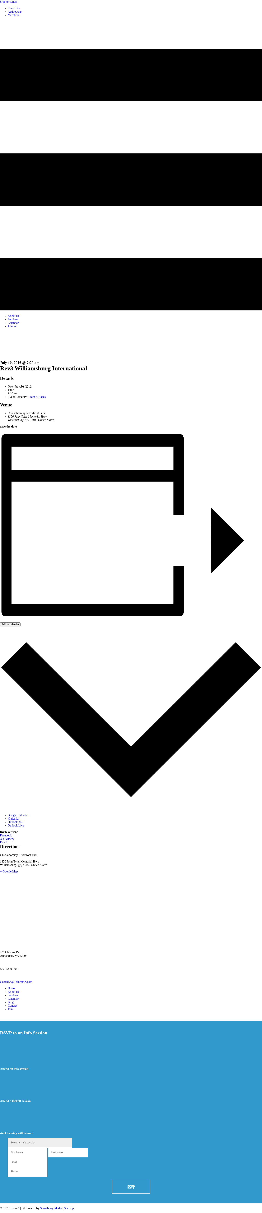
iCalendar (13, 818)
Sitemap (69, 1208)
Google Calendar (18, 815)
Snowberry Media (50, 1208)
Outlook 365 (15, 822)
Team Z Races (37, 396)
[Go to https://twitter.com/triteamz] (131, 1019)
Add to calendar (10, 624)
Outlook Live (16, 825)
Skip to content (9, 1)
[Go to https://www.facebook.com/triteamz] (131, 1015)
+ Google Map (9, 871)
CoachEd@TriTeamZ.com (16, 981)
